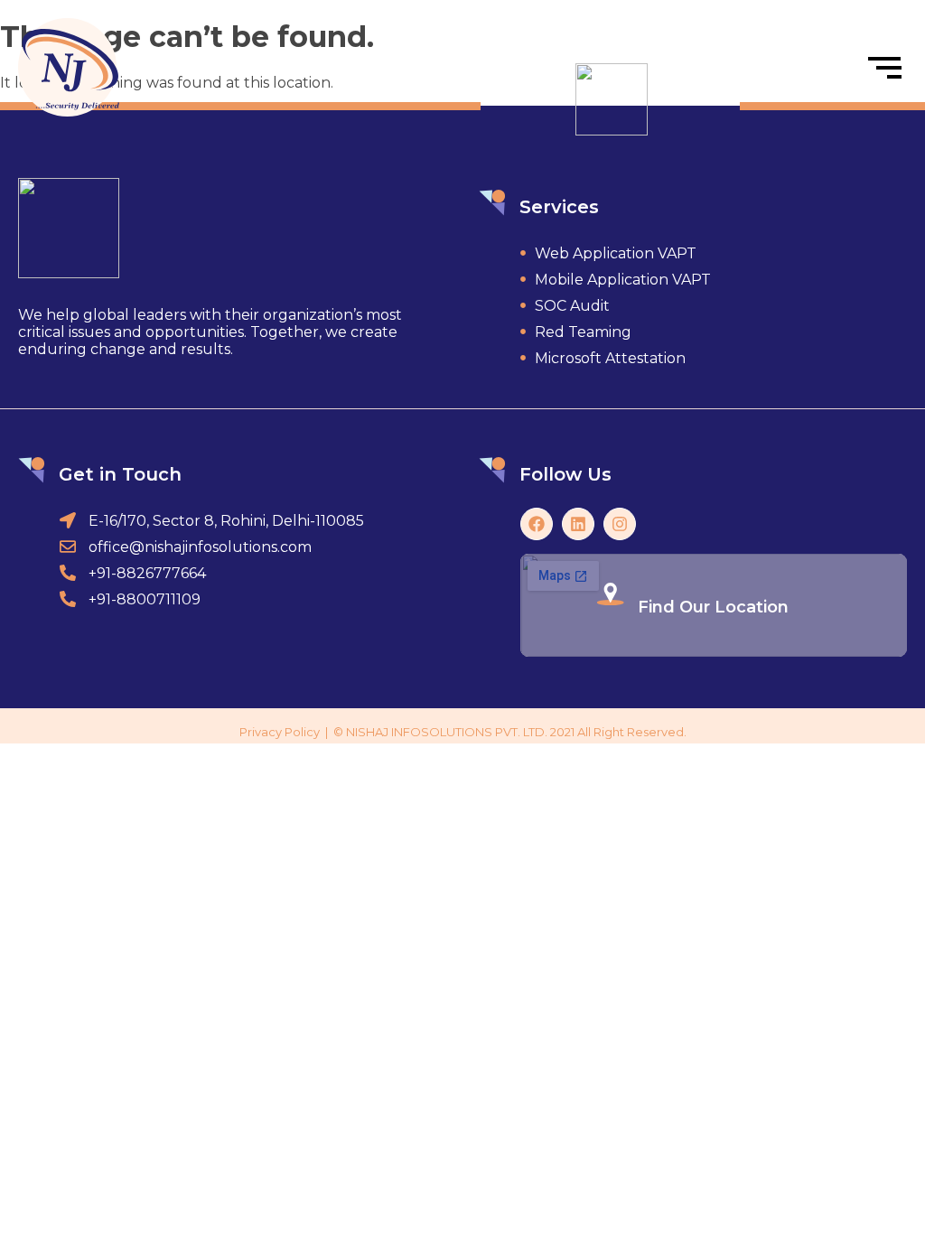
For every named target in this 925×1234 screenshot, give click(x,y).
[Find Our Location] (610, 596)
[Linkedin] (578, 524)
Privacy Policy (279, 732)
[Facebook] (536, 524)
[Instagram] (619, 524)
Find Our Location (713, 606)
